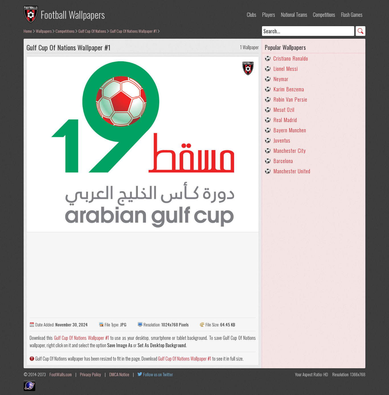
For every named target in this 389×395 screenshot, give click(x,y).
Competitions (324, 14)
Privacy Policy (90, 374)
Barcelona (283, 160)
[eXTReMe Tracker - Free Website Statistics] (29, 389)
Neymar (280, 79)
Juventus (281, 140)
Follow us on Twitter (158, 374)
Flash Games (352, 14)
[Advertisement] (143, 275)
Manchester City (289, 150)
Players (268, 14)
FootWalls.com (61, 374)
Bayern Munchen (289, 130)
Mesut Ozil (283, 109)
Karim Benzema (288, 89)
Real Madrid (285, 120)
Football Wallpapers (73, 14)
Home (28, 31)
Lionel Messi (285, 68)
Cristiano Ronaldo (290, 58)
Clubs (251, 14)
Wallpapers (44, 31)
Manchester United (291, 171)
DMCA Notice (119, 374)
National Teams (294, 14)
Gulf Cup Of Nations (92, 31)
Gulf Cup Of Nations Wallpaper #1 (133, 31)
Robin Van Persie (290, 99)
